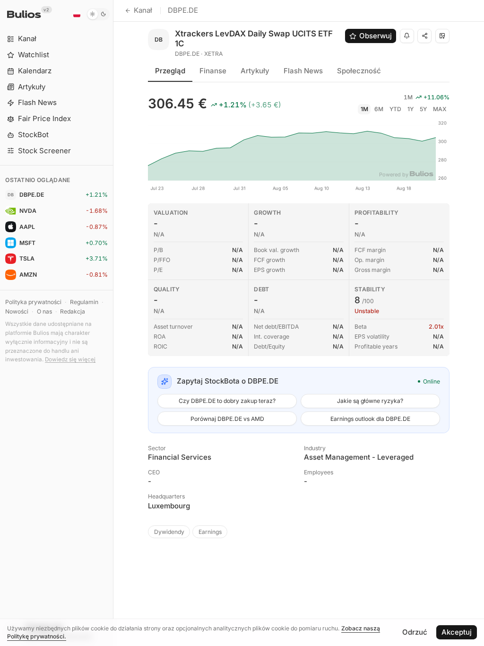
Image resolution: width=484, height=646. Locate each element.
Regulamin (84, 302)
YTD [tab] (395, 109)
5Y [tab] (423, 109)
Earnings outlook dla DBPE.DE (370, 418)
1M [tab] (364, 109)
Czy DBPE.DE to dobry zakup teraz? (227, 400)
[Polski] (76, 14)
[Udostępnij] (424, 36)
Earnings (210, 531)
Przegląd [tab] (170, 70)
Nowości (16, 311)
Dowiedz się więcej (70, 359)
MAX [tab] (440, 109)
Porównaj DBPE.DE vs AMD (227, 418)
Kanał (143, 10)
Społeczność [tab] (359, 70)
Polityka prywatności (33, 302)
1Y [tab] (410, 109)
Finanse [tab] (212, 70)
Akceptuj (456, 632)
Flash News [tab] (303, 70)
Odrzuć (414, 632)
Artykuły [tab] (255, 70)
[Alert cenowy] (407, 36)
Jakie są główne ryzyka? (370, 400)
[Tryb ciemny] (98, 14)
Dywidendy (169, 531)
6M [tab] (378, 109)
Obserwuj (375, 35)
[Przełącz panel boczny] (113, 323)
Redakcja (72, 311)
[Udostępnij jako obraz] (442, 36)
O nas (44, 311)
